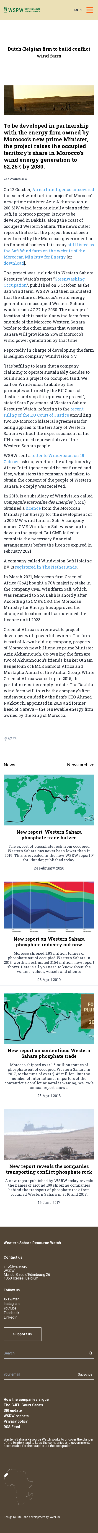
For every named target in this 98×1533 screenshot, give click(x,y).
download (14, 263)
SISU (20, 1517)
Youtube (10, 1308)
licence (33, 508)
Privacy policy (16, 1421)
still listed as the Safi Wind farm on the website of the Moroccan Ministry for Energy (49, 251)
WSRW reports (16, 1416)
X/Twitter (11, 1299)
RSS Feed (12, 1427)
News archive (80, 765)
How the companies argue (26, 1399)
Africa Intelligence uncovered (63, 189)
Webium (55, 1517)
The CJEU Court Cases (23, 1405)
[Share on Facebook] (5, 738)
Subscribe (85, 1374)
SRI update (13, 1410)
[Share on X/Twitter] (10, 738)
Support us (22, 1334)
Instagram (12, 1304)
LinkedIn (10, 1317)
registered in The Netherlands (46, 567)
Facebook (11, 1313)
